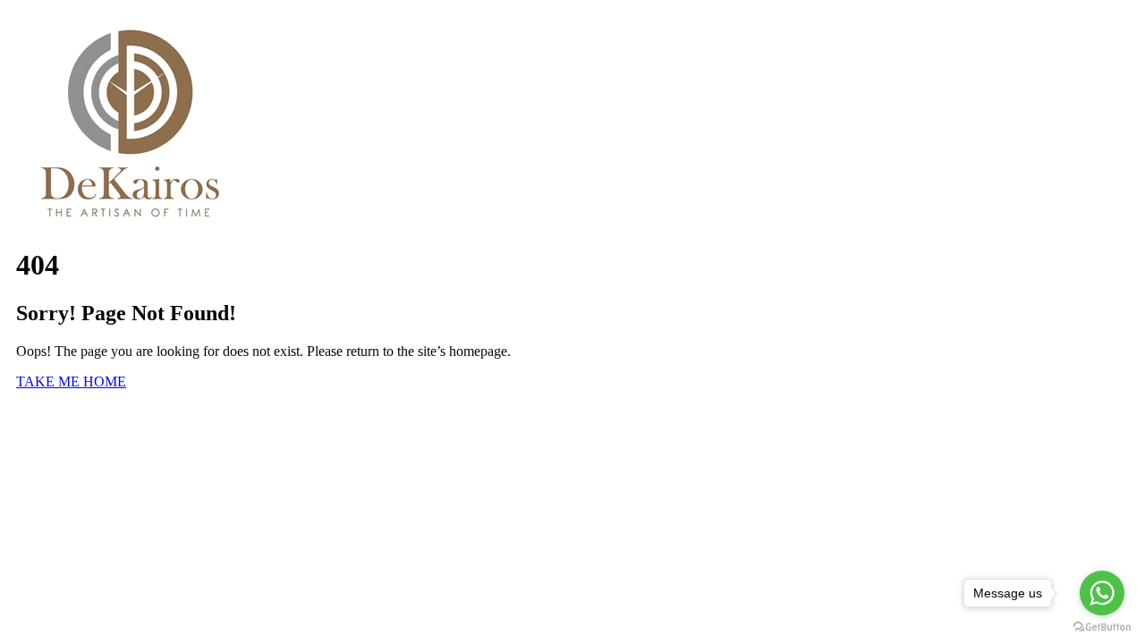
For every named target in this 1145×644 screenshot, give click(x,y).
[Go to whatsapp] (1102, 593)
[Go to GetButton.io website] (1102, 626)
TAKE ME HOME (71, 381)
